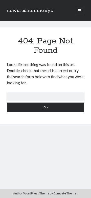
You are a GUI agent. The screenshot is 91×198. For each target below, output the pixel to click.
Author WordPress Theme (31, 193)
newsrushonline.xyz (30, 11)
